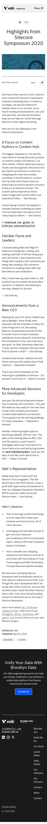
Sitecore (21, 639)
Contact (38, 798)
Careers (38, 787)
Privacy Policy (9, 806)
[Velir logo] (9, 8)
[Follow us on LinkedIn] (3, 737)
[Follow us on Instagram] (8, 737)
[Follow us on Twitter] (13, 737)
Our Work (39, 746)
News (27, 22)
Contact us (23, 691)
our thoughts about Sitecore (20, 612)
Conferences (8, 639)
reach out (8, 617)
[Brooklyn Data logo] (20, 8)
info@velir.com (11, 728)
